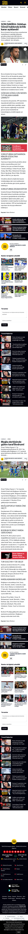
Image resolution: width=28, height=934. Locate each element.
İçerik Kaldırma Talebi (18, 918)
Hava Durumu (20, 865)
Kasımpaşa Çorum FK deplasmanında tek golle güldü (6, 690)
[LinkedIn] (12, 852)
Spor (9, 21)
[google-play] (14, 890)
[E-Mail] (11, 250)
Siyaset (16, 7)
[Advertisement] (14, 422)
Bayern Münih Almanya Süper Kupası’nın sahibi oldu (21, 295)
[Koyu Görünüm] (21, 2)
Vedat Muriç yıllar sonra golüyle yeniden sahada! (7, 282)
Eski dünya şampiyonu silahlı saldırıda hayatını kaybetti (20, 690)
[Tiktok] (21, 852)
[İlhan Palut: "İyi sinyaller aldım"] (21, 276)
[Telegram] (15, 852)
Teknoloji (18, 898)
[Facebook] (4, 852)
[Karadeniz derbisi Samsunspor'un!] (7, 670)
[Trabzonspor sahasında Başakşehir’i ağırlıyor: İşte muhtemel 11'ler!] (7, 261)
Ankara (14, 900)
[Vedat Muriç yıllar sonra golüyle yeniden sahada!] (7, 276)
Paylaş (4, 64)
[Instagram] (10, 852)
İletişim (7, 918)
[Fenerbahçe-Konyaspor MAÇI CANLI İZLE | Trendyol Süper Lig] (21, 670)
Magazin (4, 898)
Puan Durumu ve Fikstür (6, 875)
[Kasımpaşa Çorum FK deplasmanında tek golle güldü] (7, 684)
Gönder (4, 324)
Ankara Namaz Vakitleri (5, 869)
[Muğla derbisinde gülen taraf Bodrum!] (14, 469)
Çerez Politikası (8, 920)
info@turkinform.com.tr (9, 859)
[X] (7, 852)
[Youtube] (18, 852)
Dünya (10, 7)
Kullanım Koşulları (20, 920)
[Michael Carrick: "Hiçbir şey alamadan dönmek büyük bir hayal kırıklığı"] (21, 698)
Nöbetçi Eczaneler (7, 865)
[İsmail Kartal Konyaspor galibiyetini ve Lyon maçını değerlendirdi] (7, 289)
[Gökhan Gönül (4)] (14, 129)
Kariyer (18, 868)
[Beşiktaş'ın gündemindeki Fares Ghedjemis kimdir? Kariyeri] (7, 698)
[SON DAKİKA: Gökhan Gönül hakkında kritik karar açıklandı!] (14, 54)
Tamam (18, 932)
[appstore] (14, 886)
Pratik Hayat (11, 898)
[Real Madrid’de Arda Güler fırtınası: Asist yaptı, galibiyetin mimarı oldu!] (21, 261)
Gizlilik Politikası (11, 916)
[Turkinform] (5, 2)
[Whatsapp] (23, 852)
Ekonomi (22, 7)
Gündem (3, 7)
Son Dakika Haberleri (8, 879)
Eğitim (23, 898)
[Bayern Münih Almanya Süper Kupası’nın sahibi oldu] (21, 289)
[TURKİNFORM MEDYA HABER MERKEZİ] (4, 246)
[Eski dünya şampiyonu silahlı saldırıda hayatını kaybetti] (21, 684)
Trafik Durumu (19, 874)
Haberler (3, 21)
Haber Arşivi (19, 879)
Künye (21, 916)
